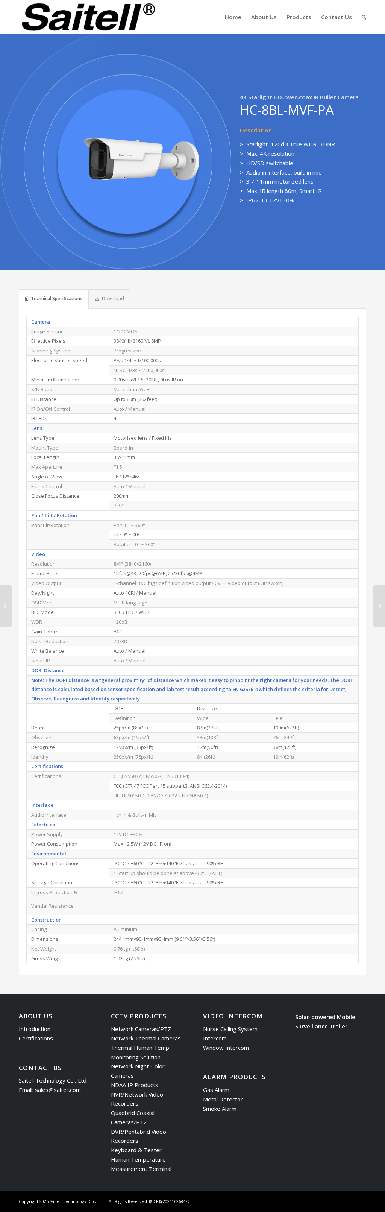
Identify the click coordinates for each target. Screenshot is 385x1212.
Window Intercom (226, 1047)
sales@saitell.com (58, 1090)
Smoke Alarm (219, 1108)
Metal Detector (223, 1099)
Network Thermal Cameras (146, 1038)
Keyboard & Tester (136, 1150)
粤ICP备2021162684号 (168, 1201)
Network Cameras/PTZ (141, 1029)
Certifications (36, 1038)
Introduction (34, 1029)
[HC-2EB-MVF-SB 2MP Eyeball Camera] (6, 606)
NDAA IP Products (134, 1085)
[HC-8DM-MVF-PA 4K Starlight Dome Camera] (379, 606)
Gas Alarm (216, 1090)
